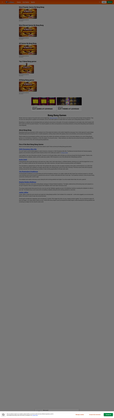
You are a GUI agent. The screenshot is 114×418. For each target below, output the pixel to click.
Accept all (108, 414)
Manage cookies (80, 414)
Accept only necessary (95, 414)
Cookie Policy (35, 415)
